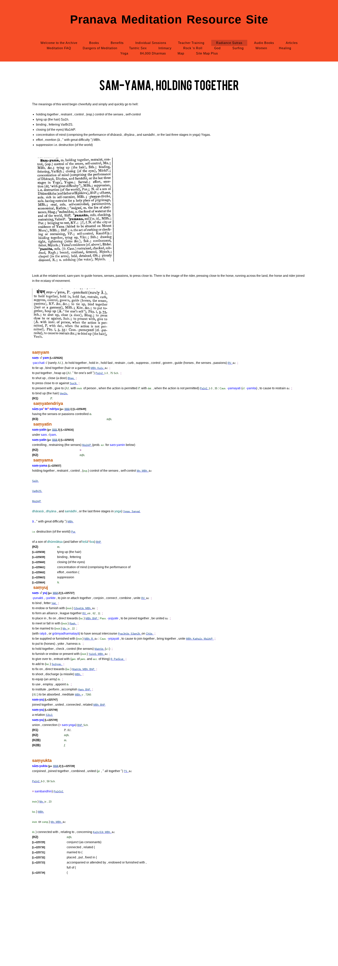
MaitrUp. (99, 648)
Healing (285, 48)
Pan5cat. (119, 659)
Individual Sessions (150, 43)
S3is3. (49, 714)
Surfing (238, 48)
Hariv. (81, 689)
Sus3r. (74, 383)
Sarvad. (136, 511)
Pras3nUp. (124, 633)
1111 (54, 429)
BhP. (98, 541)
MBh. (94, 368)
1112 (66, 409)
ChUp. (150, 633)
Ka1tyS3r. (99, 832)
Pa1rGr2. (59, 791)
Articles (292, 43)
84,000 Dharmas (153, 53)
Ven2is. (64, 393)
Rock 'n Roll (192, 48)
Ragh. (73, 623)
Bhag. (71, 378)
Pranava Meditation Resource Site (169, 19)
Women (261, 48)
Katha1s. (198, 638)
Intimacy (165, 48)
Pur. (73, 531)
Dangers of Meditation (100, 48)
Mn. (139, 470)
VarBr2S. (37, 491)
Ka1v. (101, 368)
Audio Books (264, 43)
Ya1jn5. (93, 654)
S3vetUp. (79, 608)
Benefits (117, 43)
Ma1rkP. (87, 445)
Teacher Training (191, 43)
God (217, 48)
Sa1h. (35, 480)
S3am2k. (136, 633)
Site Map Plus (207, 53)
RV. (230, 363)
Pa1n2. (99, 373)
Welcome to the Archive (58, 43)
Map (181, 53)
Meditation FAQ (59, 48)
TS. (126, 771)
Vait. (54, 603)
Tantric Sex (138, 48)
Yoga (124, 53)
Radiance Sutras (229, 43)
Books (94, 43)
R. (92, 638)
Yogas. (127, 511)
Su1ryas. (57, 664)
